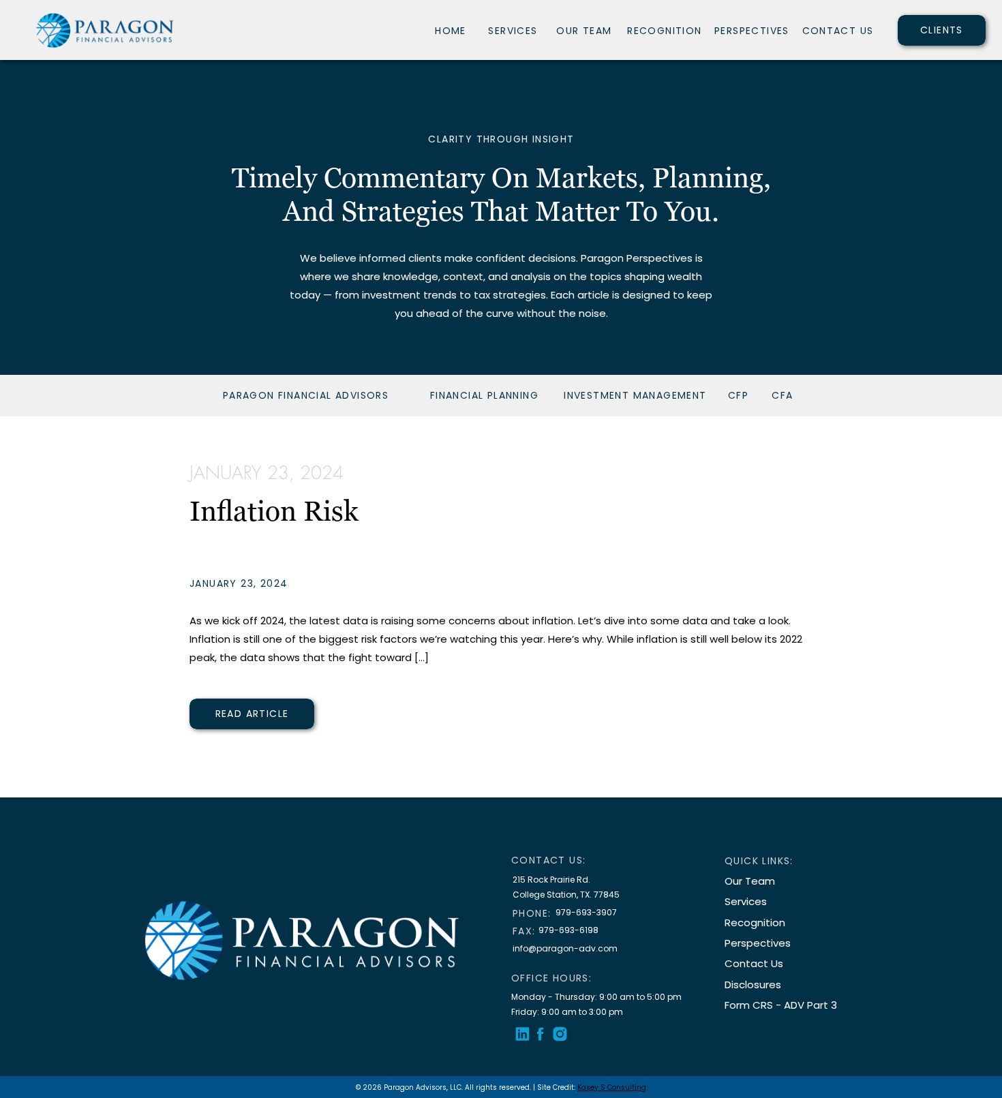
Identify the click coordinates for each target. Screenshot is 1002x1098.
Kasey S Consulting (611, 1087)
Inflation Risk (274, 511)
